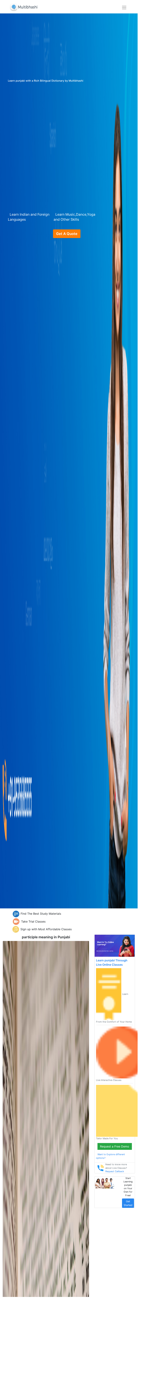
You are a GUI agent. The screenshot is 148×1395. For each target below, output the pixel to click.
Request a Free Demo (114, 1146)
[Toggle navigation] (124, 7)
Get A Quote (66, 234)
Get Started (128, 1203)
